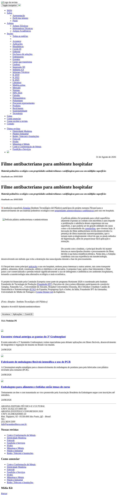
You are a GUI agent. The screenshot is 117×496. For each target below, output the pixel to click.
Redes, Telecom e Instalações (26, 136)
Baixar (4, 493)
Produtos (17, 105)
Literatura (17, 82)
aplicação (33, 266)
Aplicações (18, 44)
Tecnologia (18, 113)
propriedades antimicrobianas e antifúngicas (74, 210)
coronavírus (90, 228)
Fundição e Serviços (22, 149)
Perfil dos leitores (20, 18)
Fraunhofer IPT (45, 284)
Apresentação (19, 15)
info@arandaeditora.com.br (14, 424)
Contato (10, 124)
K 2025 (16, 80)
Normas (16, 90)
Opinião (16, 95)
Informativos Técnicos (23, 28)
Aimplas (26, 208)
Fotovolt (16, 139)
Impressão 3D (19, 67)
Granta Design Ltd (44, 292)
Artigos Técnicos (20, 26)
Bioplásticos (18, 46)
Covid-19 (17, 49)
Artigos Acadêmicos (22, 31)
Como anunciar (14, 118)
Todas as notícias (20, 36)
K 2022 (16, 77)
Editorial (16, 51)
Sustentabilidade (20, 111)
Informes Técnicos (21, 72)
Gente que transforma (22, 62)
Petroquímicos (19, 98)
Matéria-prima (19, 85)
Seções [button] (10, 33)
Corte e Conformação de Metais (27, 146)
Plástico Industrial (21, 134)
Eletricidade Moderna (22, 131)
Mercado (17, 87)
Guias (9, 116)
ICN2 (32, 289)
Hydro (15, 141)
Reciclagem (18, 108)
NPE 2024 (17, 93)
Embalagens (18, 57)
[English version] (8, 152)
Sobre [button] (9, 13)
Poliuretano (18, 100)
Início (9, 10)
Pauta (15, 20)
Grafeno (16, 64)
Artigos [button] (10, 23)
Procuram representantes (24, 103)
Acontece (17, 41)
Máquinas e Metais (21, 144)
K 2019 (16, 75)
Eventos (16, 59)
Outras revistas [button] (13, 128)
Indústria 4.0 (18, 69)
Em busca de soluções (22, 54)
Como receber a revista (17, 121)
